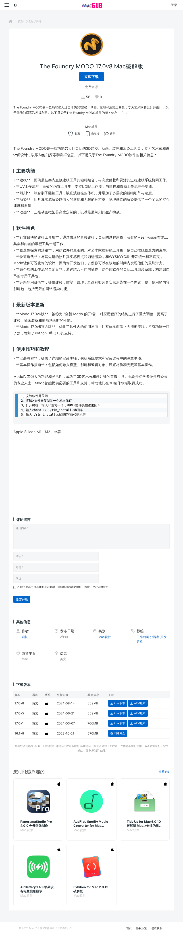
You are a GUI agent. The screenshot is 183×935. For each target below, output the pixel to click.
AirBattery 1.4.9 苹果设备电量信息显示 (37, 889)
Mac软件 (35, 21)
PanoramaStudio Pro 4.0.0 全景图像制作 (36, 823)
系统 (140, 642)
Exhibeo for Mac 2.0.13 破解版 (90, 889)
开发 (163, 637)
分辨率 (154, 637)
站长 (25, 637)
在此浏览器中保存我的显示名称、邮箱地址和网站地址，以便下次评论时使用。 (64, 587)
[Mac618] (91, 5)
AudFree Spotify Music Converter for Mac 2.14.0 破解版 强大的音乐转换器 (91, 824)
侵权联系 (156, 928)
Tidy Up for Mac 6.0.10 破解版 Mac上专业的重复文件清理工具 (144, 824)
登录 (174, 5)
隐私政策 (141, 928)
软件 (21, 21)
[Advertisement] (91, 471)
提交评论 (22, 599)
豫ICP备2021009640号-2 (56, 928)
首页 (129, 928)
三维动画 (143, 637)
